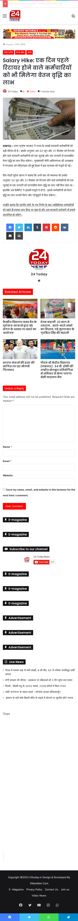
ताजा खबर (20, 51)
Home (9, 43)
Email (7, 460)
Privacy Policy (34, 888)
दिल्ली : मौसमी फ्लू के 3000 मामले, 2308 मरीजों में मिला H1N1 (35, 685)
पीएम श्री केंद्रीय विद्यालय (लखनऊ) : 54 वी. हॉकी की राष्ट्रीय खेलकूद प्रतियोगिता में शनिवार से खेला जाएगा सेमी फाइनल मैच (57, 369)
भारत (29, 51)
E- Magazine (16, 888)
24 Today (13, 90)
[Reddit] (55, 226)
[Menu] (5, 17)
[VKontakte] (64, 226)
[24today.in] (15, 16)
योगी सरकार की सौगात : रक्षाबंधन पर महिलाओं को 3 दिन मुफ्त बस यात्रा (38, 679)
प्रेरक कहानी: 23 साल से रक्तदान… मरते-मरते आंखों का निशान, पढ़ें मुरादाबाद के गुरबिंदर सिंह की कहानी (57, 326)
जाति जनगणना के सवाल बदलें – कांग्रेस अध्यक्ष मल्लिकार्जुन (32, 691)
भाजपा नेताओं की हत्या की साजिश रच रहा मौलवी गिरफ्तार (18, 365)
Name (7, 446)
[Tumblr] (37, 226)
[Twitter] (19, 226)
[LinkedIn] (28, 226)
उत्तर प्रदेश (20, 43)
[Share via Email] (10, 235)
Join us (65, 888)
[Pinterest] (46, 226)
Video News (39, 894)
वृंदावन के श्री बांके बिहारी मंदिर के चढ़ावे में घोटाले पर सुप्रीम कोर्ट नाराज (39, 697)
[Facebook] (10, 226)
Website (8, 474)
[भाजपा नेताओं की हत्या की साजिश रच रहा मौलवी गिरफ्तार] (20, 348)
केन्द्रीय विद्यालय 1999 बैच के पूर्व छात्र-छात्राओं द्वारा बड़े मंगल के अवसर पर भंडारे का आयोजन (20, 326)
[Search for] (73, 17)
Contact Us (51, 888)
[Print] (19, 235)
